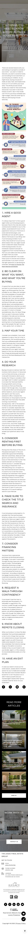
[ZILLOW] (18, 904)
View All (14, 795)
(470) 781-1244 (9, 870)
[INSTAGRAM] (9, 904)
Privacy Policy (21, 923)
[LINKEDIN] (14, 904)
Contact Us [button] (14, 841)
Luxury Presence (14, 915)
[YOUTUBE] (22, 904)
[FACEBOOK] (5, 904)
